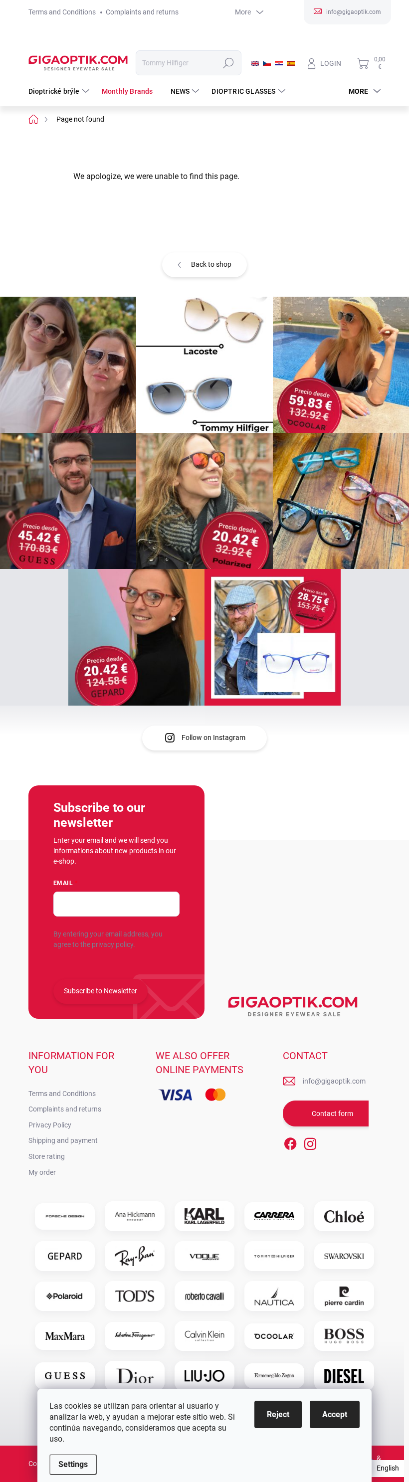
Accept (334, 1414)
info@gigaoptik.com (334, 1081)
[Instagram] (310, 1141)
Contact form (332, 1113)
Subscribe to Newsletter (100, 991)
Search (228, 63)
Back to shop (211, 264)
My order (42, 1172)
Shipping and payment (63, 1140)
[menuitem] (60, 91)
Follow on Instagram (213, 737)
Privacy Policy (49, 1125)
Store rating (46, 1156)
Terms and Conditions (62, 12)
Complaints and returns (142, 12)
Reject (278, 1414)
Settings (73, 1464)
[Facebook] (290, 1141)
